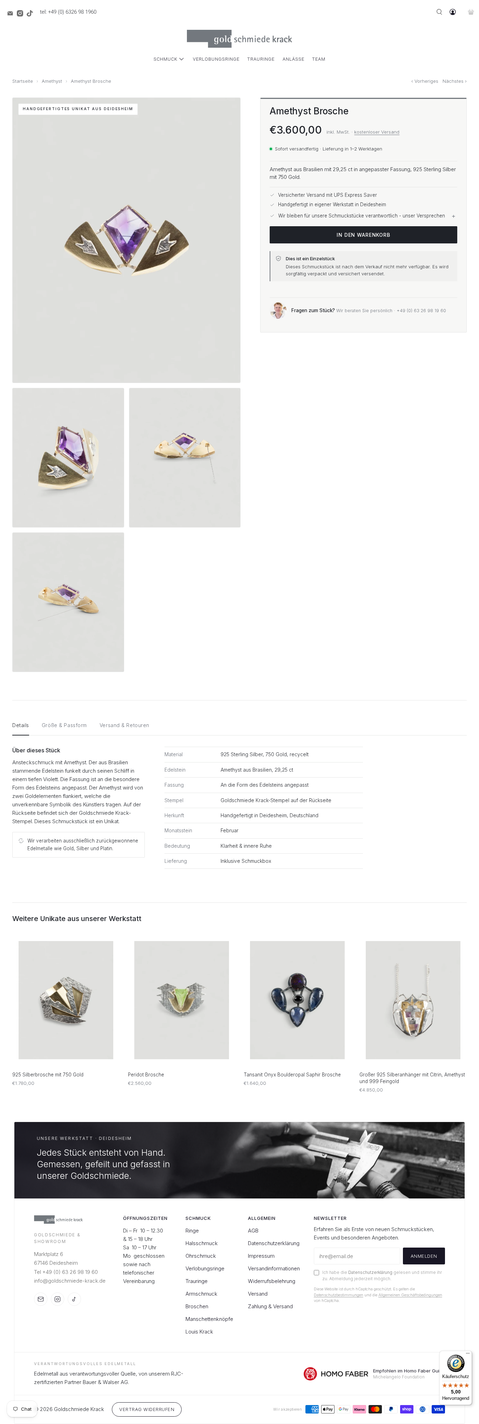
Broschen (196, 1306)
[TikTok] (74, 1299)
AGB (253, 1230)
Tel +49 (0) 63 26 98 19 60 (66, 1272)
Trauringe (261, 59)
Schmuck (165, 59)
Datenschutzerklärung (273, 1243)
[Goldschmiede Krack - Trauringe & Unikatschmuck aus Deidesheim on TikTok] (31, 15)
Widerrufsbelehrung (271, 1281)
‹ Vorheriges (424, 81)
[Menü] (468, 1355)
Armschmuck (201, 1293)
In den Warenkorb (363, 234)
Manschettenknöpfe (209, 1319)
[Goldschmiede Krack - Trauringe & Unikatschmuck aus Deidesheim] (239, 39)
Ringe (192, 1230)
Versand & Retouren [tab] (124, 725)
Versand (258, 1293)
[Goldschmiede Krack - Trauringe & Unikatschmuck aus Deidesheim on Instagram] (22, 15)
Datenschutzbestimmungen (338, 1294)
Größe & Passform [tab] (64, 725)
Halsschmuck (201, 1243)
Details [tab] (20, 725)
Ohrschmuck (200, 1255)
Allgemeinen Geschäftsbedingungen (410, 1294)
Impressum (261, 1255)
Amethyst (52, 81)
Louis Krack (199, 1331)
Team (318, 59)
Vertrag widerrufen (146, 1409)
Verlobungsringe (216, 59)
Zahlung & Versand (270, 1306)
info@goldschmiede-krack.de (70, 1280)
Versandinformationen (274, 1268)
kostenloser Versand (376, 131)
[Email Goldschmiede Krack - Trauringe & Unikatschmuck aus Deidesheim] (12, 15)
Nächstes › (455, 81)
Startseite (22, 81)
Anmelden (424, 1256)
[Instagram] (57, 1299)
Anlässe (293, 59)
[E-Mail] (40, 1299)
